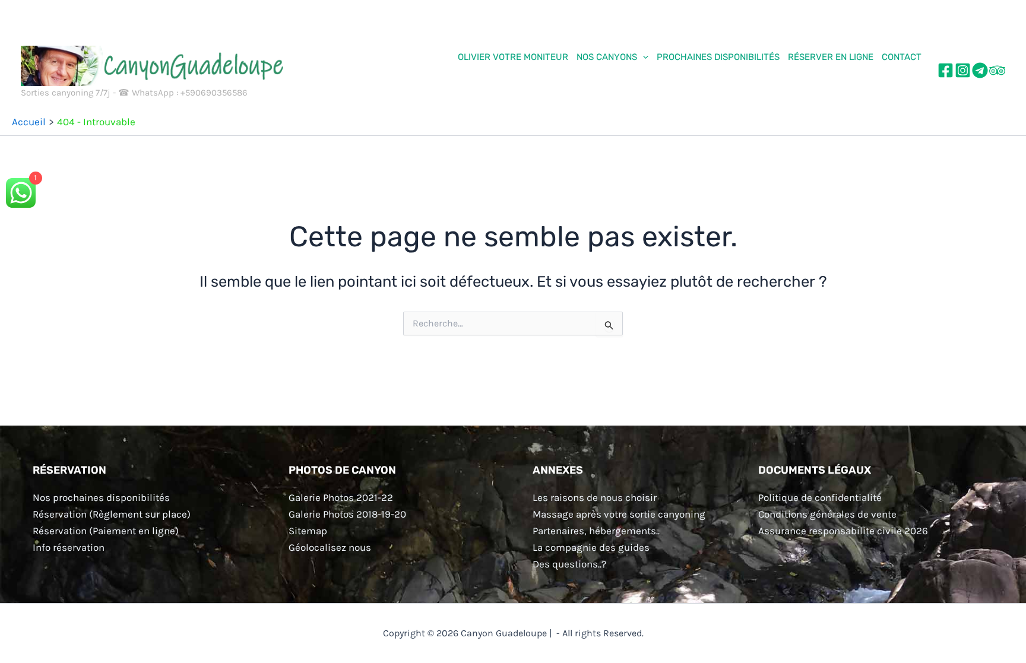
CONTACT (902, 57)
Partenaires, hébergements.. (596, 531)
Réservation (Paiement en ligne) (106, 531)
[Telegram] (980, 70)
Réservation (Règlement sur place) (112, 514)
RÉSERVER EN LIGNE (830, 57)
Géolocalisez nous (330, 547)
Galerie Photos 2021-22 (341, 497)
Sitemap (308, 531)
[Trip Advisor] (997, 70)
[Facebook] (946, 70)
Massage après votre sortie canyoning (619, 514)
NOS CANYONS (607, 57)
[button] (642, 57)
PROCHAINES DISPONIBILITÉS (718, 57)
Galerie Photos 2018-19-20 (347, 514)
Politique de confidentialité (820, 497)
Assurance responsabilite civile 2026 (843, 531)
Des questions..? (569, 564)
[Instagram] (963, 70)
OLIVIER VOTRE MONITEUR (513, 57)
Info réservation (68, 547)
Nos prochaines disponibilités (101, 497)
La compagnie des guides (591, 547)
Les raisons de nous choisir (595, 497)
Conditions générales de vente (827, 514)
